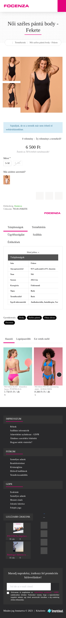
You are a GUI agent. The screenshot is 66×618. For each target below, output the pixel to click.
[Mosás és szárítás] (40, 196)
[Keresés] (53, 6)
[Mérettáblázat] (49, 196)
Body (21, 317)
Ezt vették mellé (42, 339)
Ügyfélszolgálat (16, 234)
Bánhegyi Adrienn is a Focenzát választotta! (18, 554)
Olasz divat (50, 317)
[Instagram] (44, 533)
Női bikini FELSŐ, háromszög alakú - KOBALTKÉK (47, 388)
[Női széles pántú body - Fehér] (6, 179)
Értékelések (14, 242)
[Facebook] (44, 525)
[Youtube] (44, 542)
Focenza (9, 322)
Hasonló (9, 339)
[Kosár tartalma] (62, 6)
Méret (6, 158)
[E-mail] (44, 550)
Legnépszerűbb (23, 339)
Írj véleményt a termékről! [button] (48, 139)
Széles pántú (34, 317)
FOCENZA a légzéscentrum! (18, 536)
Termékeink (20, 42)
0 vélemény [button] (27, 139)
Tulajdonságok (15, 227)
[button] (59, 196)
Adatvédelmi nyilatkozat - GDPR (46, 592)
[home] (9, 42)
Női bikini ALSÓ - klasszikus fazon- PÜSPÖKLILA (15, 388)
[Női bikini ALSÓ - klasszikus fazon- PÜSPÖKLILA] (17, 366)
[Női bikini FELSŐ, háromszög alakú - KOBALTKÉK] (48, 366)
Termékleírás (39, 227)
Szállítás (37, 234)
